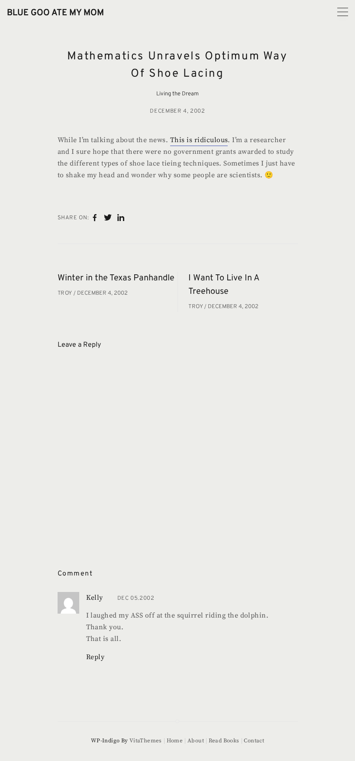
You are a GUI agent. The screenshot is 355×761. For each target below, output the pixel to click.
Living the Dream (177, 94)
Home (175, 740)
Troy (66, 293)
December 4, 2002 (177, 111)
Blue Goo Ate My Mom (55, 13)
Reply (95, 657)
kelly (94, 597)
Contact (254, 740)
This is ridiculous (199, 140)
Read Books (224, 740)
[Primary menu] (342, 12)
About (195, 740)
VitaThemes (145, 740)
